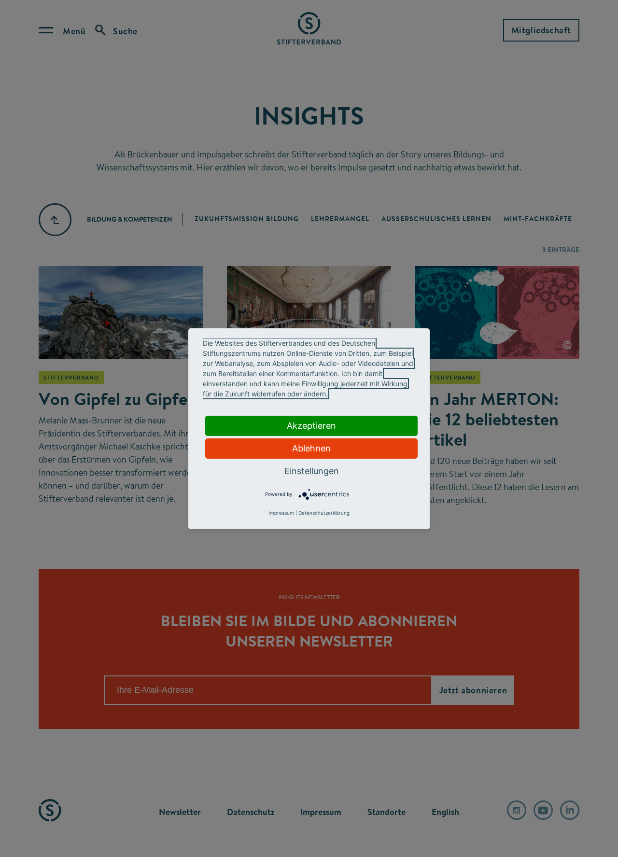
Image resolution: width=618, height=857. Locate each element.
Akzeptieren (311, 426)
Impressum (281, 513)
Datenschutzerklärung (324, 513)
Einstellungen (311, 471)
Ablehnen (311, 448)
